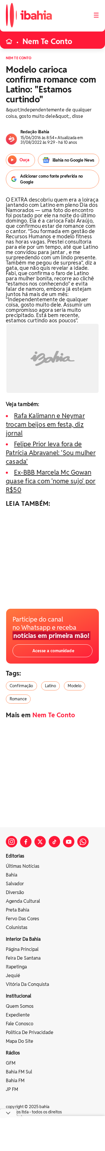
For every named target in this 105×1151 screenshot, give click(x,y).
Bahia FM (15, 1080)
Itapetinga (16, 967)
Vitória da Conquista (27, 984)
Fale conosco (19, 1024)
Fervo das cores (22, 919)
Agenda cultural (23, 901)
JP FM (12, 1089)
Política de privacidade (29, 1032)
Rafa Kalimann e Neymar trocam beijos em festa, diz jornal (45, 424)
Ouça (24, 159)
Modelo (74, 685)
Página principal (22, 949)
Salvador (15, 884)
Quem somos (20, 1006)
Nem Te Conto (47, 41)
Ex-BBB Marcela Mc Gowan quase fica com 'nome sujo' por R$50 (51, 481)
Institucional (18, 996)
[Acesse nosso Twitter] (40, 841)
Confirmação (21, 685)
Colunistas (16, 927)
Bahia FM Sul (19, 1072)
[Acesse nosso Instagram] (11, 841)
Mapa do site (19, 1041)
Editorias (15, 856)
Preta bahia (17, 910)
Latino (50, 685)
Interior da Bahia (23, 939)
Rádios (13, 1053)
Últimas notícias (22, 866)
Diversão (15, 892)
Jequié (13, 975)
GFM (10, 1063)
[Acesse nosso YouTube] (68, 841)
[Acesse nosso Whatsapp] (83, 841)
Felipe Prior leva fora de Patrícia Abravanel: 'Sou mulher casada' (51, 453)
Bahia (11, 875)
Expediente (18, 1015)
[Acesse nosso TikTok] (54, 841)
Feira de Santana (23, 958)
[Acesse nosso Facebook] (26, 841)
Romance (18, 699)
